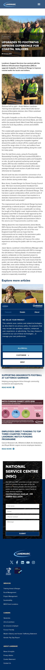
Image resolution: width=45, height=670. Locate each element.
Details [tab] (22, 312)
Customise (21, 355)
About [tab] (37, 312)
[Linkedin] (22, 562)
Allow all (22, 348)
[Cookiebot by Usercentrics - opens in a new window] (32, 306)
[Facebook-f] (17, 562)
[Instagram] (33, 562)
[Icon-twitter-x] (11, 562)
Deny (22, 362)
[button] (39, 4)
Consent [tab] (8, 312)
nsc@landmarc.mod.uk (17, 494)
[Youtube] (28, 562)
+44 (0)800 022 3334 (19, 495)
